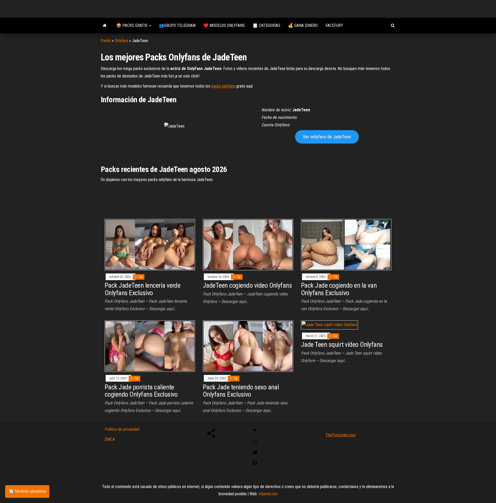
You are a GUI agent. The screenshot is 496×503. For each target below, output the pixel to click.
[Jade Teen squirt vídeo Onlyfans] (329, 324)
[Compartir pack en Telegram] (255, 431)
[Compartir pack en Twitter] (255, 454)
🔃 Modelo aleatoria (27, 491)
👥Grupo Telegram (177, 25)
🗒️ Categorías (266, 25)
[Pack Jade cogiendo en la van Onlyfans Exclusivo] (346, 244)
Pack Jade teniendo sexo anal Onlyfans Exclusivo (241, 390)
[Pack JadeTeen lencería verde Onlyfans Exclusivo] (150, 244)
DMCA (110, 439)
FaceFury (334, 25)
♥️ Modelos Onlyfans (224, 25)
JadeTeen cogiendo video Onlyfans (247, 285)
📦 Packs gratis (132, 25)
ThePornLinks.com (341, 435)
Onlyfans (121, 40)
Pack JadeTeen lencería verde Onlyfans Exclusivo (142, 289)
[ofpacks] (104, 25)
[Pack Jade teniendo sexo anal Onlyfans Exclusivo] (248, 345)
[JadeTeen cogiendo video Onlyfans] (248, 244)
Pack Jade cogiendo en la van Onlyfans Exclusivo (339, 289)
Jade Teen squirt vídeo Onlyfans (342, 344)
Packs (106, 40)
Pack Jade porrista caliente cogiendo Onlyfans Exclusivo (141, 390)
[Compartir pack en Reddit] (255, 443)
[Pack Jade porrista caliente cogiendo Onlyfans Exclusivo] (150, 345)
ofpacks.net (268, 493)
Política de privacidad (122, 429)
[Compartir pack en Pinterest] (255, 465)
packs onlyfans (223, 86)
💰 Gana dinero (303, 25)
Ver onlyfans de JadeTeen (327, 136)
